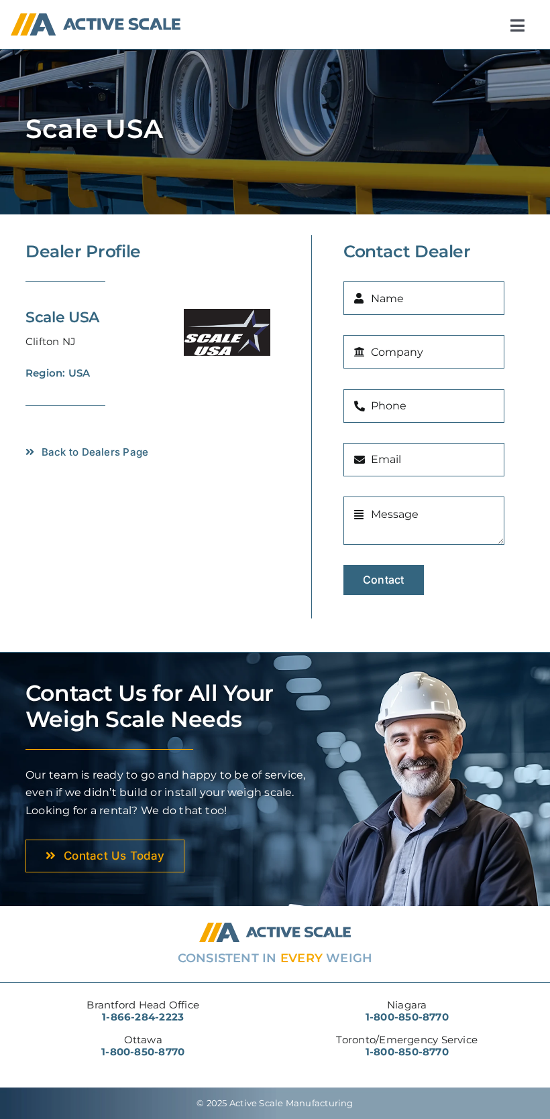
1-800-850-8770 (142, 1051)
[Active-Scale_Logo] (95, 18)
